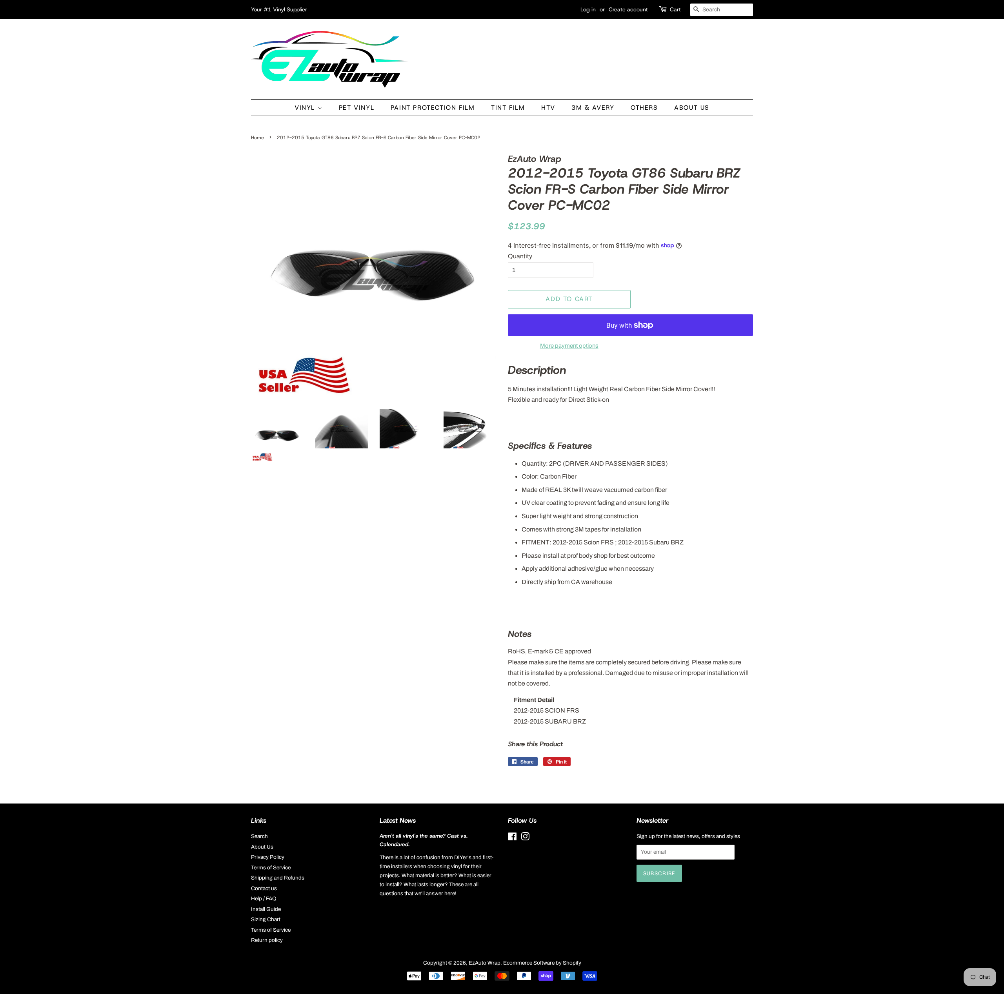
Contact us (264, 888)
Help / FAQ (263, 898)
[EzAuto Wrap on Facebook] (512, 838)
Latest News (398, 820)
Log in (588, 9)
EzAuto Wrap (484, 963)
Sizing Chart (265, 919)
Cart (675, 9)
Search (259, 836)
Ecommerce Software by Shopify (542, 963)
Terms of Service (271, 868)
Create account (628, 9)
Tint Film (508, 107)
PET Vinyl (356, 107)
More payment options (569, 346)
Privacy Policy (267, 857)
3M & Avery (592, 107)
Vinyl (306, 107)
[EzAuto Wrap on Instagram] (525, 838)
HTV (548, 107)
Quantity (520, 256)
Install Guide (266, 909)
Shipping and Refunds (277, 878)
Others (644, 107)
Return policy (267, 940)
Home (257, 137)
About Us (691, 107)
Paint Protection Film (433, 107)
